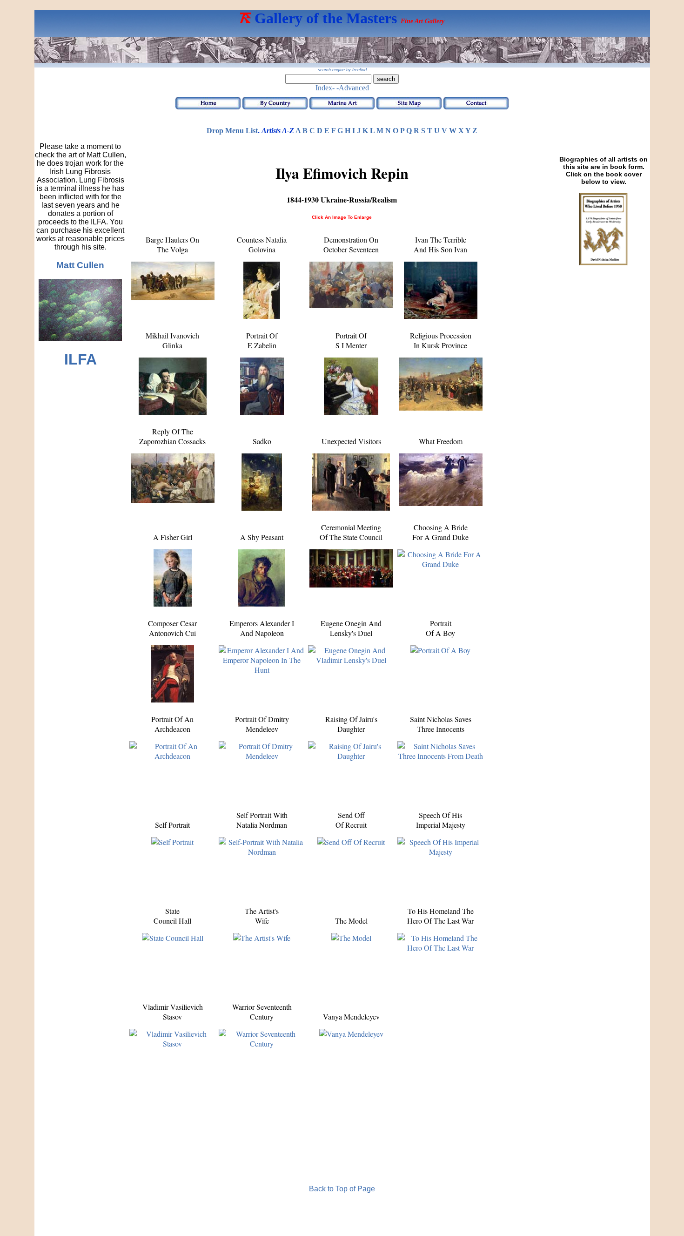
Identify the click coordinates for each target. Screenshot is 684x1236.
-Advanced (352, 88)
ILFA (80, 359)
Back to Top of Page (342, 1189)
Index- (325, 88)
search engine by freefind (342, 70)
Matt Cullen (80, 265)
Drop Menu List (232, 131)
